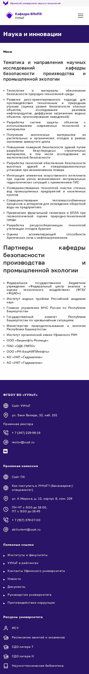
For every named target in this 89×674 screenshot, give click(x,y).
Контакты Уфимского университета (36, 571)
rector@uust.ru (23, 442)
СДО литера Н (23, 656)
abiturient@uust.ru (26, 529)
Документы (16, 586)
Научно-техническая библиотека (38, 665)
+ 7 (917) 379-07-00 (26, 520)
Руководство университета (29, 594)
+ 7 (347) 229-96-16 (26, 432)
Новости (14, 579)
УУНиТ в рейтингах (23, 563)
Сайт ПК (18, 477)
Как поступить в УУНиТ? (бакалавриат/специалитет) (42, 487)
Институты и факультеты (28, 555)
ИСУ (15, 628)
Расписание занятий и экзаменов (38, 637)
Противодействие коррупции (31, 602)
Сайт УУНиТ (21, 405)
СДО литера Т (22, 646)
